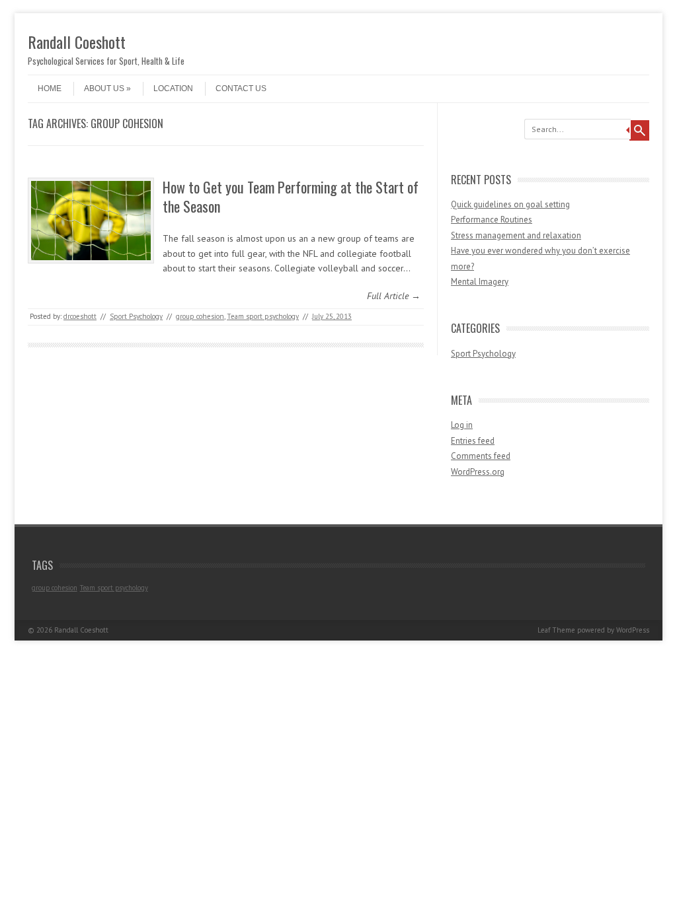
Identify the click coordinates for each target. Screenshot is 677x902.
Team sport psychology (263, 316)
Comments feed (480, 456)
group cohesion (200, 316)
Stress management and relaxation (516, 235)
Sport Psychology (136, 316)
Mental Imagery (479, 281)
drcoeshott (80, 316)
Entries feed (473, 440)
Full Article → (393, 296)
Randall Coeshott (77, 41)
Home (49, 88)
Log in (462, 425)
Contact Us (241, 88)
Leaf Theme (556, 630)
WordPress (632, 630)
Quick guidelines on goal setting (510, 204)
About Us (104, 88)
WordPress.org (477, 471)
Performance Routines (491, 219)
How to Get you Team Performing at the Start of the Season (290, 196)
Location (173, 88)
